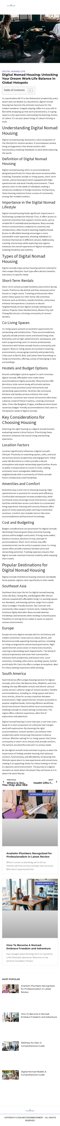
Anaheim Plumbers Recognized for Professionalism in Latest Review (38, 989)
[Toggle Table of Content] (29, 90)
